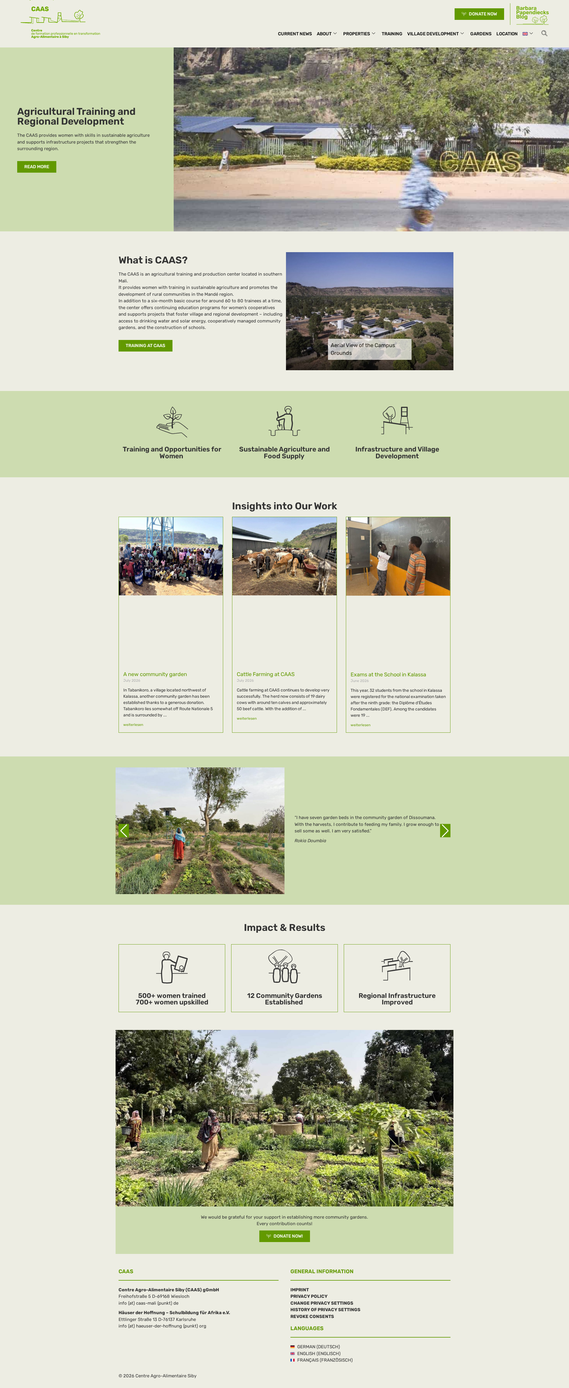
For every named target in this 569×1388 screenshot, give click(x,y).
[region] (284, 830)
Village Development (433, 33)
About (324, 33)
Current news (295, 33)
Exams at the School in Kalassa (388, 674)
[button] (544, 34)
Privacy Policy (308, 1296)
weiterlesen (133, 725)
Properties (356, 33)
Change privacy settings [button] (321, 1303)
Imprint (299, 1289)
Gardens (481, 33)
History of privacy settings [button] (325, 1309)
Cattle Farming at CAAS (266, 674)
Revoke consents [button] (312, 1316)
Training (392, 33)
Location (507, 33)
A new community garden (155, 674)
